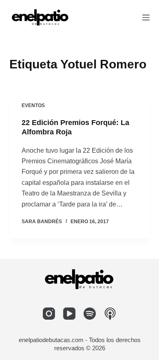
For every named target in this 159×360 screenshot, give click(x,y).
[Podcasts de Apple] (110, 313)
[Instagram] (49, 313)
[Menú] (146, 17)
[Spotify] (90, 313)
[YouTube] (69, 313)
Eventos (33, 105)
